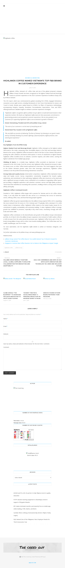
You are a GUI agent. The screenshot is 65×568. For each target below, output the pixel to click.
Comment (6, 347)
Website (5, 334)
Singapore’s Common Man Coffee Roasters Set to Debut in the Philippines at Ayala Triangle (31, 243)
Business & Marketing (32, 78)
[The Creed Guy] (32, 548)
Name (5, 318)
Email (5, 326)
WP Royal (43, 557)
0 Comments (58, 252)
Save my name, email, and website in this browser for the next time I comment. (26, 344)
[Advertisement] (32, 21)
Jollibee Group (18, 247)
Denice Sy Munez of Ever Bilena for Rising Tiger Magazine (51, 294)
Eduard (7, 252)
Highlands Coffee (8, 247)
